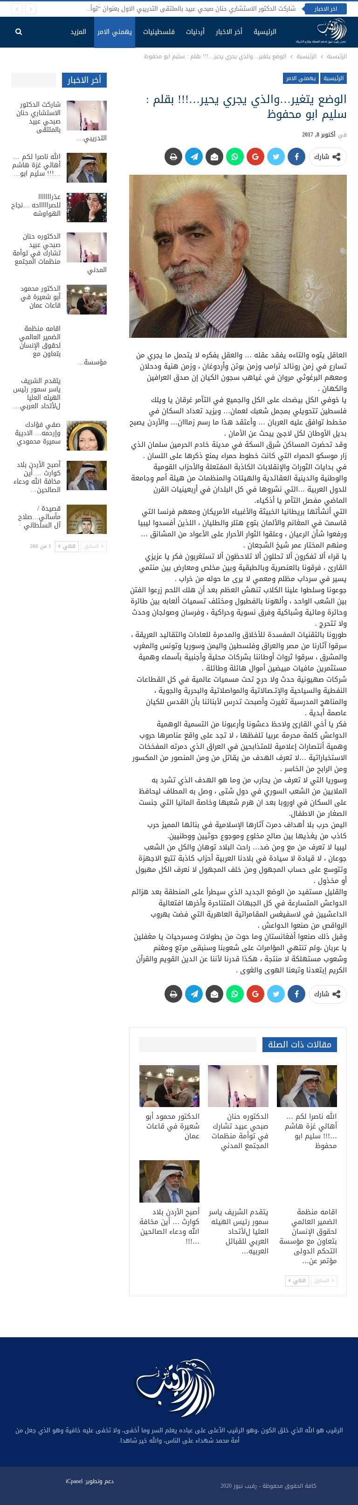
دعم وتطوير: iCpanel (90, 1481)
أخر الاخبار (229, 32)
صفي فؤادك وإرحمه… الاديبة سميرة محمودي (38, 433)
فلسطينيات (159, 32)
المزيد (78, 32)
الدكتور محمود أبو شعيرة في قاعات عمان (41, 297)
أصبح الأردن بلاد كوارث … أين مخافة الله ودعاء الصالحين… (37, 477)
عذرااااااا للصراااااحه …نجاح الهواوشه (36, 205)
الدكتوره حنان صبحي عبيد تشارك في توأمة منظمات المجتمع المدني (60, 253)
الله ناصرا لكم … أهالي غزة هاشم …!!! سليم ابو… (36, 165)
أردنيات (195, 32)
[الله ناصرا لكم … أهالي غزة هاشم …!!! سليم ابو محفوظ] (307, 1086)
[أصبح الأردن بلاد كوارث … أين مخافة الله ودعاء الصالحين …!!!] (169, 1181)
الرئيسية (265, 32)
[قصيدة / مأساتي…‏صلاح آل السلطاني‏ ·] (87, 519)
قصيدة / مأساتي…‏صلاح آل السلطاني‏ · (39, 517)
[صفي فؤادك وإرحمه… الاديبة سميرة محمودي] (87, 436)
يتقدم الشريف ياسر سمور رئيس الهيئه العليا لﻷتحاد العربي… (37, 393)
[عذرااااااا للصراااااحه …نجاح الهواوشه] (87, 208)
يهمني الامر (114, 32)
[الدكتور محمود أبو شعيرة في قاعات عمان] (169, 1086)
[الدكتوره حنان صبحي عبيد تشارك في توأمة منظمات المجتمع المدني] (238, 1086)
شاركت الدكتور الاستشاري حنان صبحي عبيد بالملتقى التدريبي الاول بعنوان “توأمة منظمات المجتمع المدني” (155, 8)
